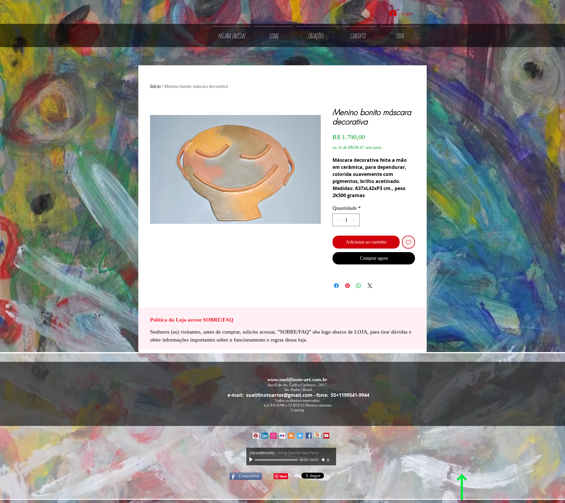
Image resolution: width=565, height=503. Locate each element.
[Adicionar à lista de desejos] (408, 242)
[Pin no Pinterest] (347, 285)
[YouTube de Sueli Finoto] (326, 436)
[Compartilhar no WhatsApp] (358, 285)
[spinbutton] (346, 220)
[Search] (420, 34)
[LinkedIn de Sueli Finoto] (264, 436)
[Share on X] (369, 285)
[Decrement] (338, 220)
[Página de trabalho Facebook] (309, 436)
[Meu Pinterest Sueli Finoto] (256, 436)
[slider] (330, 460)
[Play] (251, 459)
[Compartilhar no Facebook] (336, 285)
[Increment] (354, 220)
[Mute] (324, 460)
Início (155, 86)
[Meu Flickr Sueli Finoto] (282, 436)
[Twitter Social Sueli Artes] (300, 436)
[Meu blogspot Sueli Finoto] (291, 436)
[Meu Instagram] (273, 436)
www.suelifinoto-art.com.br (297, 379)
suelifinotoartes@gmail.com (279, 395)
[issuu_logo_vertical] (317, 436)
